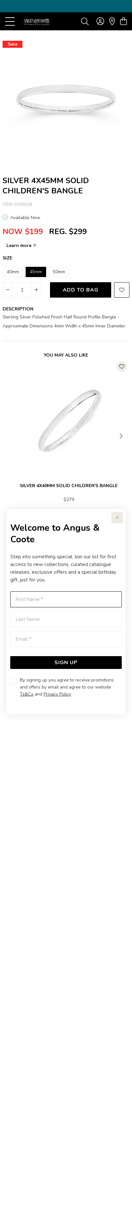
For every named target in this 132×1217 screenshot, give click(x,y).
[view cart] (123, 21)
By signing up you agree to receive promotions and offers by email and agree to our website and (67, 687)
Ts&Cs (26, 694)
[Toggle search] (85, 21)
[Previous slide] (10, 435)
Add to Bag (80, 289)
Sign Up (66, 662)
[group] (66, 6)
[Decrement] (7, 290)
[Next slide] (122, 435)
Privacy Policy (57, 694)
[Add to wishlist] (121, 290)
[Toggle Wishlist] (122, 366)
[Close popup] (117, 517)
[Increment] (36, 290)
